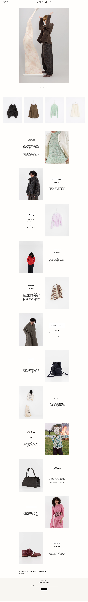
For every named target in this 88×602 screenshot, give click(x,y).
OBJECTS (5, 4)
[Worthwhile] (44, 2)
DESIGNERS (5, 1)
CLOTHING (5, 2)
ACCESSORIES (6, 3)
